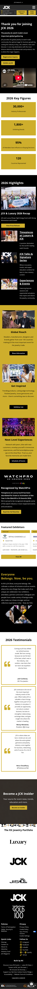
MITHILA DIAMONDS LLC (17, 537)
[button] (22, 12)
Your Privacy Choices (24, 932)
